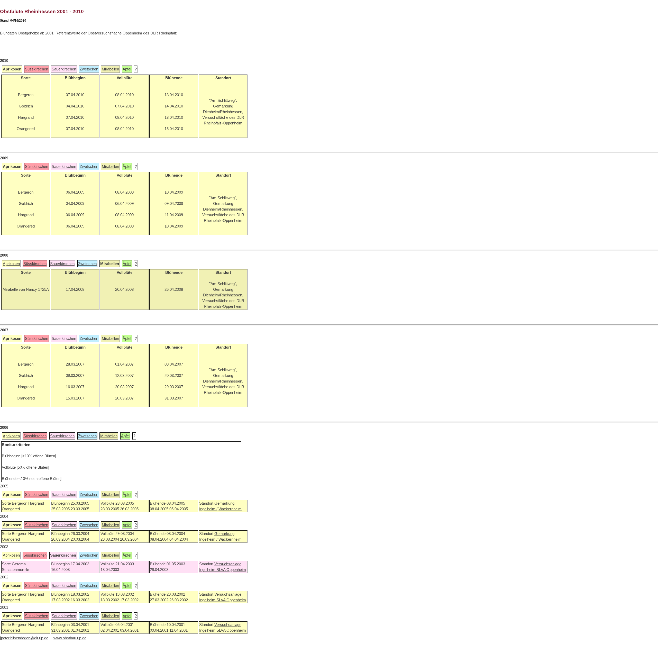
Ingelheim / (208, 509)
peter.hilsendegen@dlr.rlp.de (24, 638)
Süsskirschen (36, 69)
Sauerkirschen (64, 69)
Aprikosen (11, 264)
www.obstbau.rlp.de (69, 638)
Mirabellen (110, 69)
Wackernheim (230, 509)
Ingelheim (207, 570)
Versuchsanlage (227, 564)
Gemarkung (224, 503)
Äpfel (127, 69)
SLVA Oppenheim (231, 570)
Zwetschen (89, 69)
